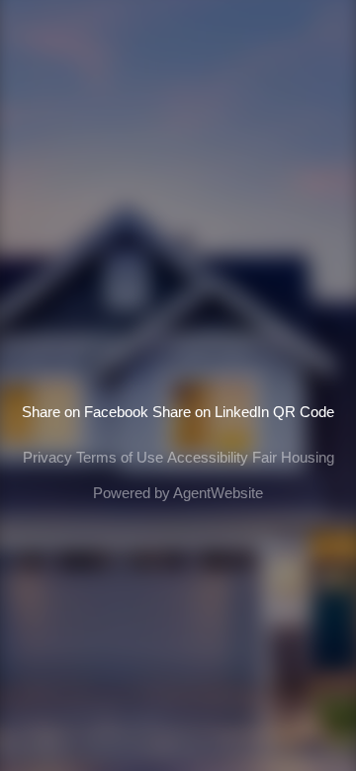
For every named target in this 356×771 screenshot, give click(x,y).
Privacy (47, 457)
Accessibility (207, 457)
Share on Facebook (85, 411)
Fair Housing (293, 457)
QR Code (303, 411)
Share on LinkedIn (210, 411)
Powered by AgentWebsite (178, 492)
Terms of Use (119, 457)
